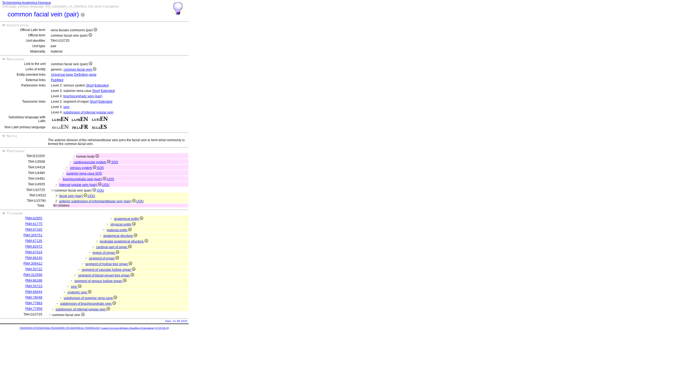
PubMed (57, 80)
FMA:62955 (33, 218)
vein (66, 107)
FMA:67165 (33, 229)
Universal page (62, 75)
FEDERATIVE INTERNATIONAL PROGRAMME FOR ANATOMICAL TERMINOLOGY (60, 328)
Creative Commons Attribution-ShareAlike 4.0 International (127, 328)
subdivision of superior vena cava (88, 298)
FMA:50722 (33, 269)
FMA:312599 (32, 275)
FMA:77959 (33, 309)
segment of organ (102, 258)
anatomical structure (118, 236)
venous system (81, 168)
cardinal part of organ (112, 247)
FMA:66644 (33, 292)
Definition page (85, 75)
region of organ (104, 253)
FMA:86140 (33, 258)
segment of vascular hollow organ (107, 270)
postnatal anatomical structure (122, 241)
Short (90, 85)
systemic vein (77, 292)
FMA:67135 (33, 241)
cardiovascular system (90, 162)
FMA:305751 (32, 235)
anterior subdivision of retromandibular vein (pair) (95, 201)
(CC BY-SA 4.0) (161, 328)
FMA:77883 (33, 303)
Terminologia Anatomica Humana (26, 3)
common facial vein (78, 69)
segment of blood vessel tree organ (104, 275)
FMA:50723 (33, 286)
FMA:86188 (33, 280)
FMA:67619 (33, 252)
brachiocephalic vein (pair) (82, 96)
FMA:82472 (33, 246)
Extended (102, 85)
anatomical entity (127, 219)
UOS (110, 179)
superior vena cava (80, 173)
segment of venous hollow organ (98, 281)
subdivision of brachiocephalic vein (86, 304)
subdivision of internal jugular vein (88, 112)
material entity (117, 230)
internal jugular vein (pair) (78, 185)
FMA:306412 (32, 263)
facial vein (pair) (71, 196)
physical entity (121, 224)
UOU (105, 185)
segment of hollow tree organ (107, 264)
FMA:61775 (33, 224)
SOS (114, 162)
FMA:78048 (33, 297)
